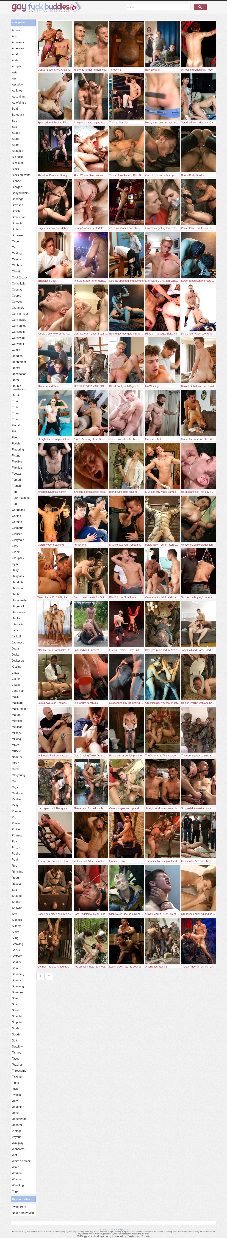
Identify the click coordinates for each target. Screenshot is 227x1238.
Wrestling (18, 1185)
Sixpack (17, 919)
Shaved (17, 895)
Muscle (16, 751)
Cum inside (19, 319)
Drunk (16, 395)
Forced (16, 479)
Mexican (17, 726)
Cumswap (18, 337)
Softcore (17, 956)
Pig (14, 817)
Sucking (17, 1034)
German (17, 521)
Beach (16, 132)
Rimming (17, 871)
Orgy (15, 787)
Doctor (16, 367)
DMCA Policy (115, 1229)
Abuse (16, 30)
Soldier (16, 962)
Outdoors (17, 793)
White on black (21, 1161)
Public (16, 853)
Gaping (16, 515)
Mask (15, 696)
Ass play (17, 84)
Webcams (18, 1149)
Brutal (15, 229)
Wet (14, 1155)
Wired (15, 1167)
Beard (16, 138)
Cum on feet (19, 325)
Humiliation (19, 612)
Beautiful (17, 150)
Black (15, 168)
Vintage (17, 1130)
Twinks (16, 1094)
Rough (16, 877)
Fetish (16, 443)
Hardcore (18, 588)
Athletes (17, 90)
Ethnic (16, 413)
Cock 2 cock (19, 277)
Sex (14, 889)
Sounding (18, 974)
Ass (14, 78)
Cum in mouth (20, 313)
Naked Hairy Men (23, 1212)
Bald (15, 108)
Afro (14, 36)
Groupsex (18, 558)
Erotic (15, 407)
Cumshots (18, 331)
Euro (15, 419)
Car (14, 247)
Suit (14, 1040)
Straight (17, 1016)
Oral (14, 781)
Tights (16, 1082)
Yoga (15, 1191)
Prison (16, 847)
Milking (16, 738)
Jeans (16, 648)
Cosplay (17, 289)
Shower (17, 907)
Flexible (17, 461)
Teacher (17, 1064)
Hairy (15, 570)
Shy (14, 913)
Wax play (17, 1143)
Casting (17, 253)
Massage (17, 702)
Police (16, 829)
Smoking (17, 944)
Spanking (18, 986)
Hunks (16, 618)
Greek (16, 552)
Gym (15, 564)
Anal (15, 54)
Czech (16, 349)
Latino (16, 678)
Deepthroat (19, 361)
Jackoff (16, 636)
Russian (17, 883)
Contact (125, 1229)
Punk (15, 859)
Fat (14, 431)
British (16, 211)
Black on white (21, 174)
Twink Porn (19, 1206)
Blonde (16, 181)
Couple (16, 295)
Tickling (17, 1076)
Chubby (17, 265)
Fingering (18, 449)
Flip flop (17, 467)
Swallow (17, 1046)
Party (15, 805)
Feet (15, 437)
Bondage (17, 199)
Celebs (16, 259)
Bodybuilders (20, 193)
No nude (17, 757)
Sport (15, 1010)
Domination (19, 373)
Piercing (17, 811)
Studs (15, 1028)
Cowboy (17, 301)
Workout (17, 1173)
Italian (16, 630)
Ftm (14, 491)
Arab (15, 60)
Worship (17, 1179)
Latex (15, 672)
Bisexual (17, 162)
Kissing (16, 666)
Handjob (17, 582)
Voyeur (16, 1136)
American (18, 48)
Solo (15, 968)
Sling (15, 937)
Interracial (18, 624)
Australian (18, 96)
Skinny (16, 925)
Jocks (15, 654)
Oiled (15, 769)
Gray (15, 546)
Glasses (17, 533)
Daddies (17, 355)
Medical (17, 720)
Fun (14, 503)
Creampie (18, 307)
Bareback (18, 114)
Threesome (19, 1070)
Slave (15, 931)
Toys (15, 1088)
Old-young (18, 775)
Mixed (16, 745)
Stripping (17, 1022)
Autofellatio (19, 102)
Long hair (18, 690)
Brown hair (19, 217)
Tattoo (16, 1058)
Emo (15, 401)
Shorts (16, 901)
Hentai (16, 594)
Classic (16, 271)
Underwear (19, 1118)
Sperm (16, 998)
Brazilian (17, 205)
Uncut (15, 1112)
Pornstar (17, 835)
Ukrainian (18, 1106)
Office (15, 763)
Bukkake (17, 235)
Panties (16, 799)
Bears (15, 144)
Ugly (15, 1100)
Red (14, 865)
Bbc (14, 120)
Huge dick (18, 606)
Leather (16, 684)
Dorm (15, 380)
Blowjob (17, 187)
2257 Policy (103, 1229)
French (16, 485)
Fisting (16, 455)
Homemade (19, 600)
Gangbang (18, 509)
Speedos (17, 992)
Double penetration (19, 388)
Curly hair (18, 343)
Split (15, 1004)
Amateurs (18, 42)
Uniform (17, 1124)
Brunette (17, 223)
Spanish (17, 980)
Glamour (17, 527)
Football (17, 473)
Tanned (16, 1052)
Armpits (16, 66)
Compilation (19, 283)
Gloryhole (18, 539)
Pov (14, 841)
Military (16, 732)
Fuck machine (21, 497)
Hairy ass (18, 576)
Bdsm (15, 126)
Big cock (17, 156)
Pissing (16, 823)
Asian (15, 72)
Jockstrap (18, 660)
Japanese (18, 642)
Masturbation (20, 708)
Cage (15, 241)
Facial (16, 425)
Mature (16, 714)
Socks (16, 950)
